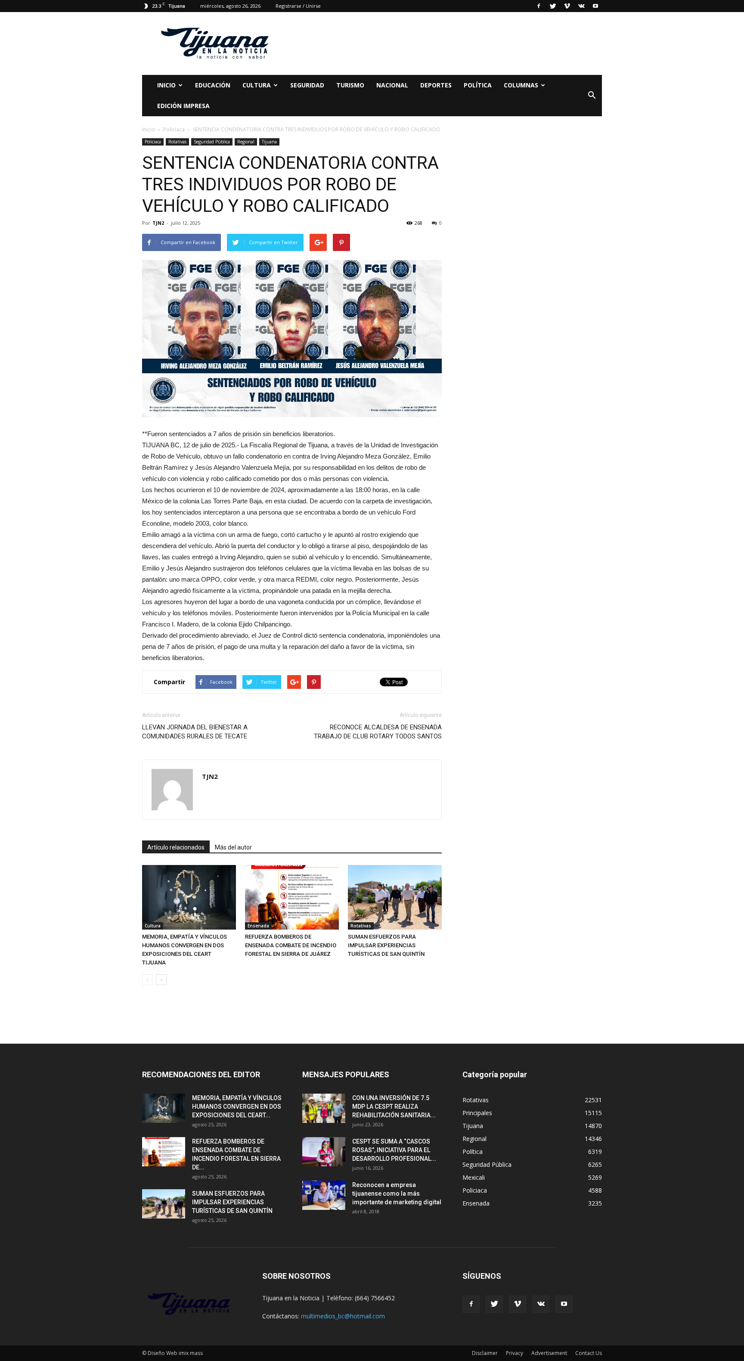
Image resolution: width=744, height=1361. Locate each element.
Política (478, 85)
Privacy (514, 1353)
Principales (477, 1113)
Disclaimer (485, 1353)
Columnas (521, 85)
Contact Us (588, 1353)
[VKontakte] (581, 6)
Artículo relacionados (176, 847)
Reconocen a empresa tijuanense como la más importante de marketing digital (396, 1193)
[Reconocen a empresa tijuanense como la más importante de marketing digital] (323, 1195)
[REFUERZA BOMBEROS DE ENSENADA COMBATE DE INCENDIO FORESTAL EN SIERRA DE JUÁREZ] (292, 897)
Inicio (166, 85)
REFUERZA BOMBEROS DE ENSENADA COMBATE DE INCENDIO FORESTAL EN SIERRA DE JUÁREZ (290, 945)
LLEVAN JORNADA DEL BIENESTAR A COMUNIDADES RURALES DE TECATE (195, 731)
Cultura (153, 926)
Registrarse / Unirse (298, 6)
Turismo (350, 85)
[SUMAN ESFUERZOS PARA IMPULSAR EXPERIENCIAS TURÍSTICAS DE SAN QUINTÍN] (395, 897)
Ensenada (258, 926)
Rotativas (177, 142)
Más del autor (233, 847)
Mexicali (473, 1177)
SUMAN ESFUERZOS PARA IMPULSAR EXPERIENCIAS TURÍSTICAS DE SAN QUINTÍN (386, 945)
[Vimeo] (567, 6)
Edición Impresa (183, 106)
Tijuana (269, 142)
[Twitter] (552, 6)
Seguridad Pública (212, 142)
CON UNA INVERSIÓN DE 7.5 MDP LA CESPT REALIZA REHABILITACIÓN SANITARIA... (394, 1106)
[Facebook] (538, 6)
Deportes (436, 85)
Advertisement (549, 1353)
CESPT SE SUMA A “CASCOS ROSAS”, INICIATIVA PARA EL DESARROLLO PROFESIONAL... (394, 1150)
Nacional (392, 85)
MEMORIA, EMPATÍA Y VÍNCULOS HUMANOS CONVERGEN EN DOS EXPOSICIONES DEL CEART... (237, 1106)
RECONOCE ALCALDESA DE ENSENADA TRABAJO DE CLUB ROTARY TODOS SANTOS (378, 731)
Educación (212, 85)
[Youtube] (595, 6)
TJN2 (158, 223)
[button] (591, 95)
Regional (245, 142)
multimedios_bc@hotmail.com (343, 1316)
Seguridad (307, 85)
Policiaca (153, 142)
